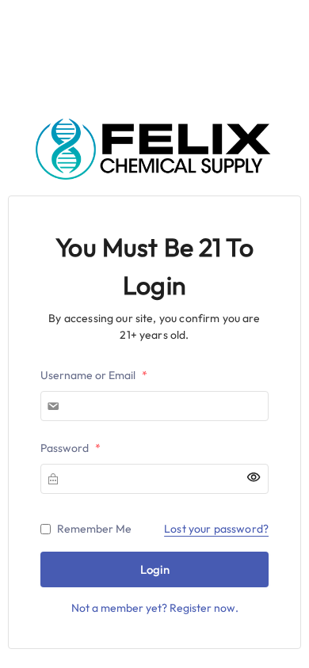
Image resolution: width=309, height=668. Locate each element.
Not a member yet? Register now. (154, 608)
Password (70, 448)
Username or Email (93, 375)
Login (155, 569)
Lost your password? (216, 529)
